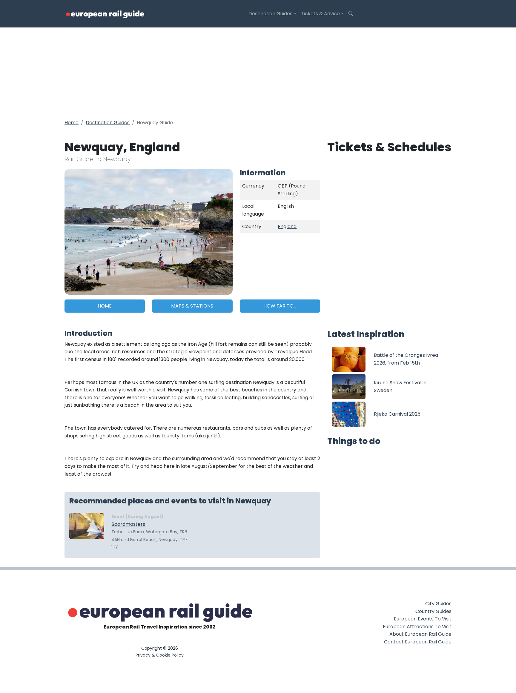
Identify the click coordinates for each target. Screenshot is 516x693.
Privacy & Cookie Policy (160, 655)
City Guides (438, 603)
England (287, 226)
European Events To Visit (423, 618)
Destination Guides (270, 13)
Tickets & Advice (320, 13)
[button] (350, 13)
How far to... (279, 305)
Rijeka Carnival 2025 (397, 414)
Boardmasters (128, 524)
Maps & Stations (192, 305)
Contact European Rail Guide (418, 641)
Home (71, 122)
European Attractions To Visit (417, 626)
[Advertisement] (258, 72)
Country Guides (433, 611)
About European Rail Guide (420, 634)
